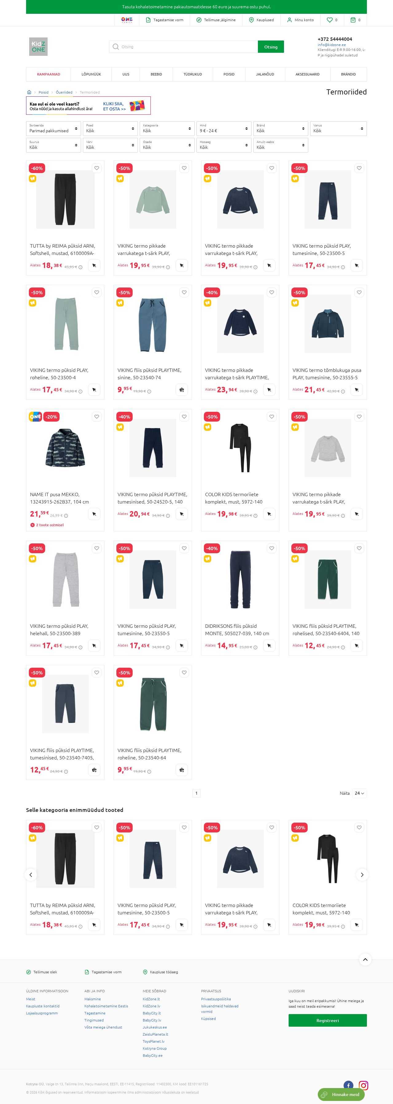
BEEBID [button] (156, 74)
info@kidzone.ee (332, 45)
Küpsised (208, 1019)
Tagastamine (95, 1013)
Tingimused (94, 1020)
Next (362, 875)
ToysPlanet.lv (154, 1041)
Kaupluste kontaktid (43, 1006)
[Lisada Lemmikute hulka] (96, 168)
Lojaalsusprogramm (42, 1013)
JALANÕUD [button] (265, 74)
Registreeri (328, 1020)
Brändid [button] (348, 74)
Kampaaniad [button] (48, 74)
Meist (30, 999)
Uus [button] (126, 74)
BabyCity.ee (153, 1055)
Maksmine (92, 999)
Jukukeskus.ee (155, 1027)
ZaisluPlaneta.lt (155, 1034)
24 (357, 793)
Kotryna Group (155, 1048)
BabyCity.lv (152, 1020)
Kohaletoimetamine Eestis (106, 1006)
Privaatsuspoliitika (216, 999)
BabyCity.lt (152, 1013)
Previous (31, 875)
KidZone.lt (151, 999)
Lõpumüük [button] (91, 74)
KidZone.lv (151, 1006)
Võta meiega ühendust (103, 1027)
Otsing (271, 46)
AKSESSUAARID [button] (308, 74)
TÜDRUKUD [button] (193, 74)
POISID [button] (229, 74)
